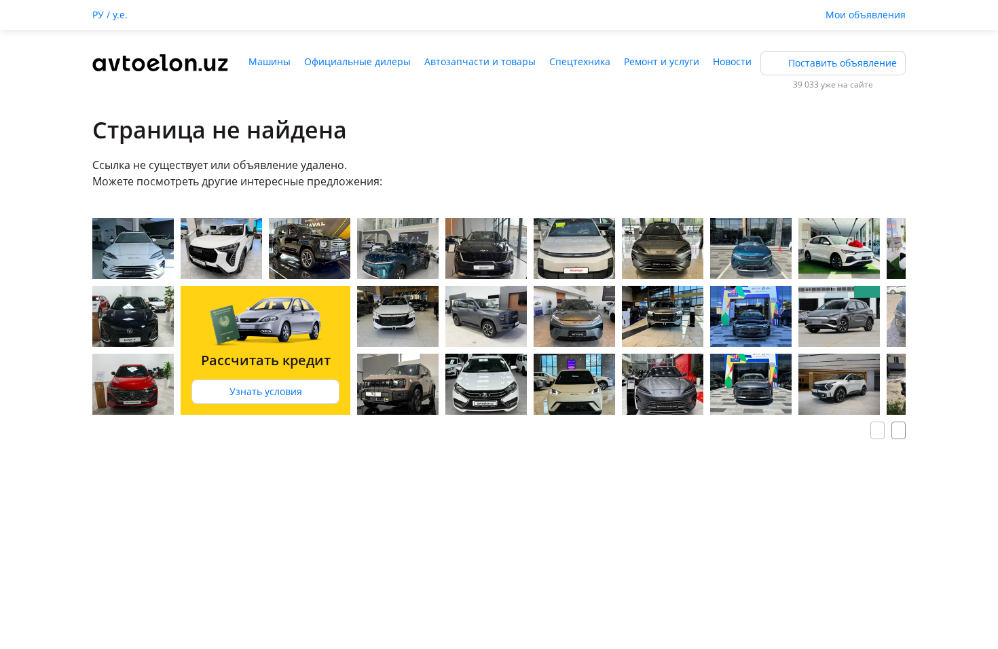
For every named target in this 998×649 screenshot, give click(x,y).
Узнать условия (265, 391)
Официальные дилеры (357, 61)
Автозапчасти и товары (480, 61)
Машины (269, 61)
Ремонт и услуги (661, 61)
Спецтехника (579, 61)
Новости (732, 61)
